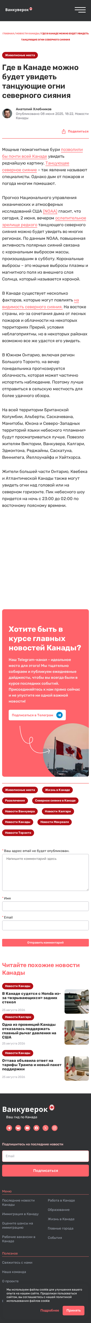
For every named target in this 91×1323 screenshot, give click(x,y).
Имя (7, 898)
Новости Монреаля (54, 822)
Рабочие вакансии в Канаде (18, 1239)
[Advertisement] (45, 556)
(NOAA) (50, 211)
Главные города (60, 1228)
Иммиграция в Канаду (20, 1214)
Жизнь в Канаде (57, 790)
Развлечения (15, 800)
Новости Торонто (18, 833)
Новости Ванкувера (20, 811)
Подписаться (45, 1170)
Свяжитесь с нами (17, 1262)
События (55, 1238)
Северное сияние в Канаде (55, 800)
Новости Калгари (58, 811)
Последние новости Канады (18, 1202)
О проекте (10, 1281)
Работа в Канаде (61, 1200)
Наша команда (14, 1272)
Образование (59, 1210)
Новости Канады (17, 822)
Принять (73, 1310)
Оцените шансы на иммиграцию (17, 1225)
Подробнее (49, 1310)
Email (8, 917)
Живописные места (20, 55)
